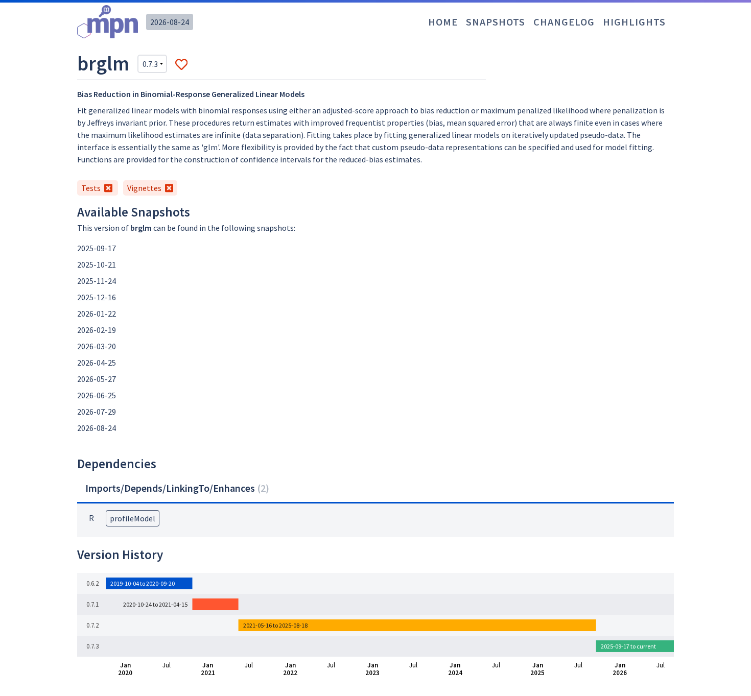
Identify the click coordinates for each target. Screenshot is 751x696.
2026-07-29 (96, 411)
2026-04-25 (96, 362)
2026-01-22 (96, 313)
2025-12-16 (96, 297)
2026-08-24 (169, 22)
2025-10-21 (96, 264)
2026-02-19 (96, 330)
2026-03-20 (96, 346)
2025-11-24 (96, 281)
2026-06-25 (96, 395)
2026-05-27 (96, 379)
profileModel (132, 518)
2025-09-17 (96, 248)
